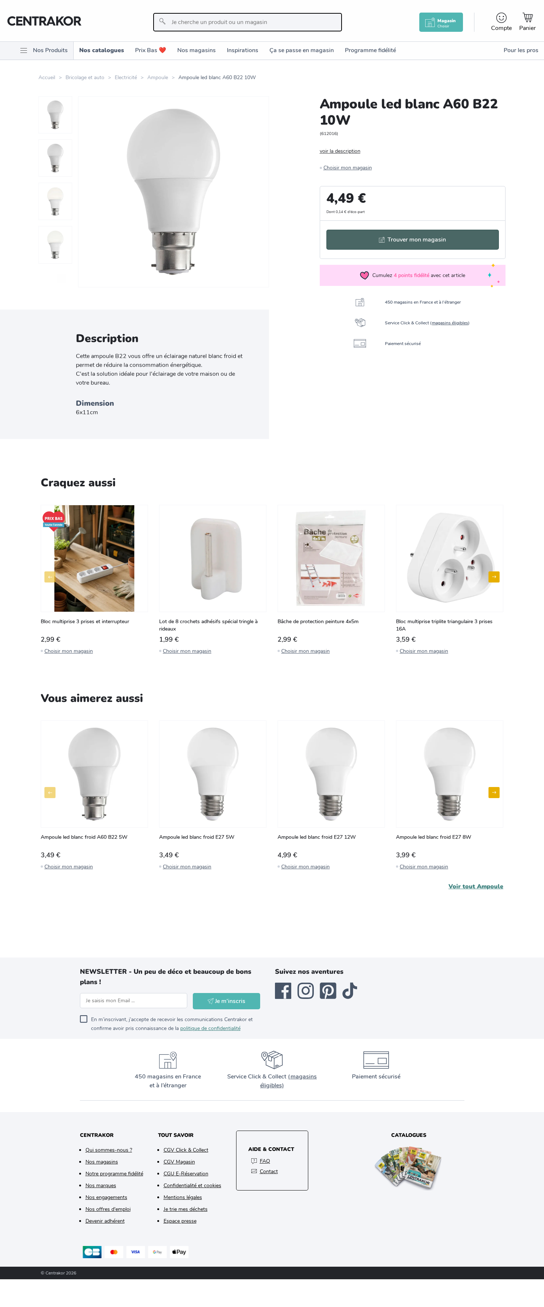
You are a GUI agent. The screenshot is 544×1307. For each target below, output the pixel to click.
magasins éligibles (450, 323)
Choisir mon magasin (347, 167)
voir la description (340, 151)
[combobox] (247, 22)
